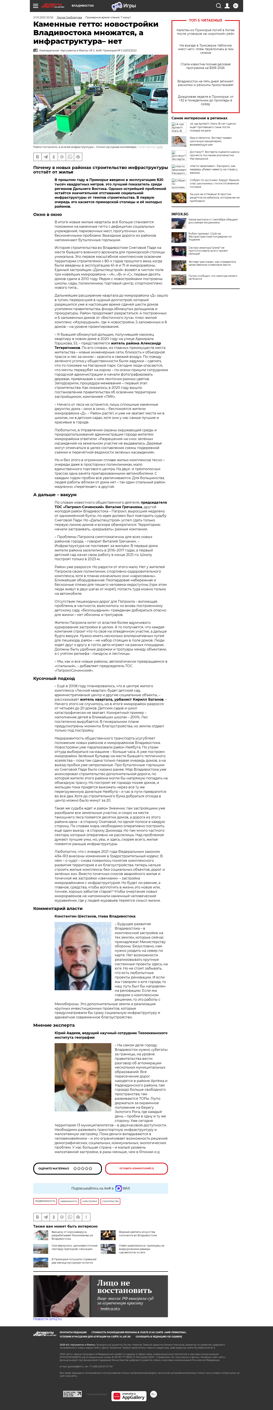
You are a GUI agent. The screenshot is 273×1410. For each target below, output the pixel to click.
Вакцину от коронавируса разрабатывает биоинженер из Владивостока (72, 1235)
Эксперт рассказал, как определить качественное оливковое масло (212, 263)
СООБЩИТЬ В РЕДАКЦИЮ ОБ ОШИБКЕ (159, 1336)
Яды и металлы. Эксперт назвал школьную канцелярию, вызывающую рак (211, 141)
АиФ (160, 147)
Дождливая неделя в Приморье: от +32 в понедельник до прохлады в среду (206, 100)
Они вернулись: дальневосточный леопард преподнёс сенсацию (74, 1247)
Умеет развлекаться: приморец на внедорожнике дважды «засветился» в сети (141, 1249)
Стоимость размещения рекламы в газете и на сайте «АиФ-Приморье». (139, 1332)
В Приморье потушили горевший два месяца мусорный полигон (74, 1261)
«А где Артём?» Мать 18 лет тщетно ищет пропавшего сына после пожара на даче (213, 127)
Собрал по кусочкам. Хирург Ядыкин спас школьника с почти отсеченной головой (214, 183)
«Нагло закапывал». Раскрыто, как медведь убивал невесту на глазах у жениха (214, 169)
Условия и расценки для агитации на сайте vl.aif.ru (95, 1336)
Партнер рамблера (96, 1394)
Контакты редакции (73, 1332)
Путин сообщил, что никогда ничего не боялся (213, 277)
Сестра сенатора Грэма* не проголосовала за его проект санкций (208, 250)
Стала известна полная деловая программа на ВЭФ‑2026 (206, 66)
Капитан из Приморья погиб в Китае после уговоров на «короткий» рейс (206, 32)
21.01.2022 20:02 (43, 17)
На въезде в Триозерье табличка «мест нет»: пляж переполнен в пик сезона (206, 49)
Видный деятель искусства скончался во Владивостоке (138, 1233)
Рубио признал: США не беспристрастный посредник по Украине (210, 236)
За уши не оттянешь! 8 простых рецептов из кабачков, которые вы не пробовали (215, 197)
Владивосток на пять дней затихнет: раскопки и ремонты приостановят (205, 83)
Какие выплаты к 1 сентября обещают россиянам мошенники (213, 221)
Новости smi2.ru (47, 1319)
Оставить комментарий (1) (136, 1168)
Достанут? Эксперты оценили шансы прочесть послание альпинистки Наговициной (214, 155)
